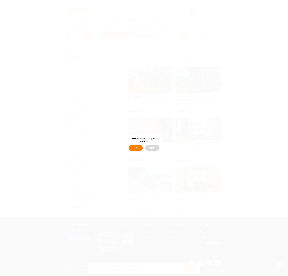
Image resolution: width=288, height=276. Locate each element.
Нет (152, 148)
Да (136, 148)
